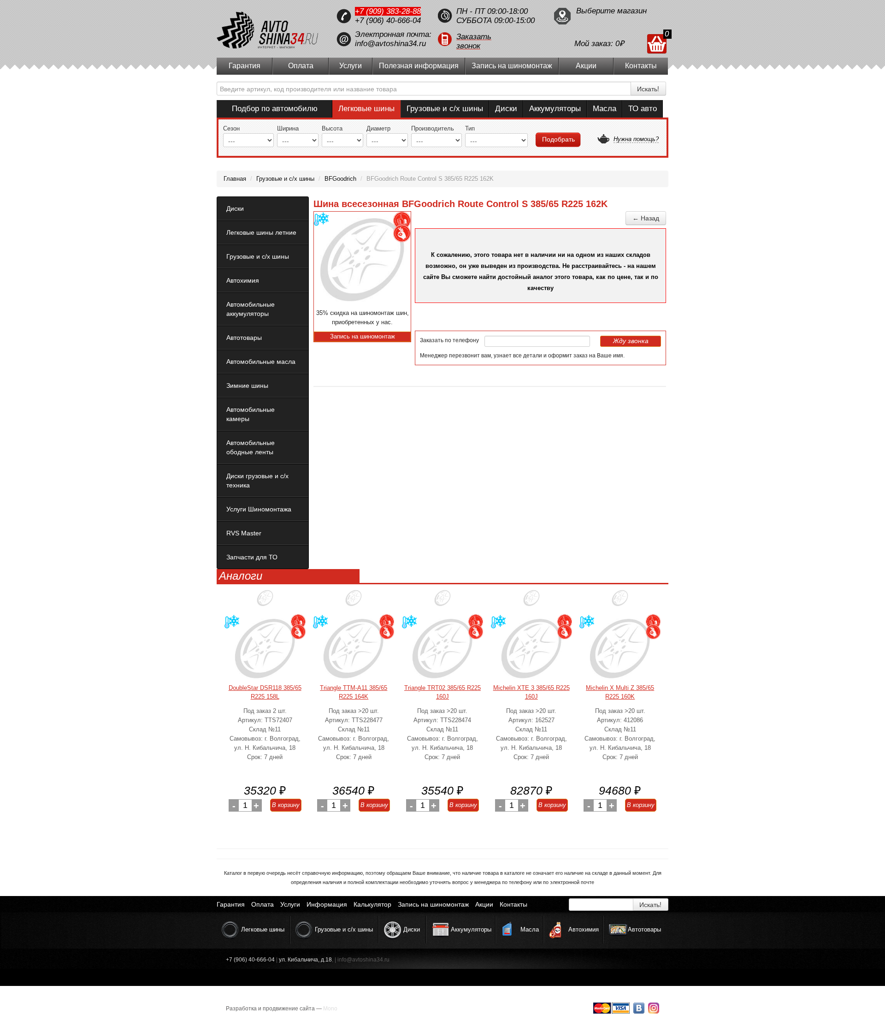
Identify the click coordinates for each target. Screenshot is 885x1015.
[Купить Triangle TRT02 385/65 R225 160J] (442, 648)
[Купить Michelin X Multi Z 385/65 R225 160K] (620, 648)
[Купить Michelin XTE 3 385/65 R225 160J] (531, 648)
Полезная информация (419, 66)
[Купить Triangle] (353, 601)
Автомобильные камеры (250, 414)
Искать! (648, 88)
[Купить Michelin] (531, 601)
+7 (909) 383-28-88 (388, 11)
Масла (604, 108)
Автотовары (244, 337)
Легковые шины (366, 108)
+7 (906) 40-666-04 (388, 20)
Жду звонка (631, 340)
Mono (330, 1008)
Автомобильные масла (260, 361)
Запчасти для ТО (251, 557)
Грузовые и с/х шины (445, 108)
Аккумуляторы (555, 108)
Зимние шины (247, 385)
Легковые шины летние (261, 232)
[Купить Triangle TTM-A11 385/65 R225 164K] (353, 648)
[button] (491, 39)
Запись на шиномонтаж (512, 66)
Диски (506, 108)
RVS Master (243, 533)
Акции (586, 66)
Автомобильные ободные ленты (250, 447)
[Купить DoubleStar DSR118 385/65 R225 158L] (265, 648)
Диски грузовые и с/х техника (257, 480)
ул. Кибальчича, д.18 (305, 959)
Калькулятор (372, 904)
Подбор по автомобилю (275, 108)
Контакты (641, 66)
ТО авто (642, 108)
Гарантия (244, 66)
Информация (327, 904)
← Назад (645, 218)
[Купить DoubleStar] (265, 601)
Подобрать (558, 139)
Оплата (300, 66)
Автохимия (242, 280)
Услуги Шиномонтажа (258, 509)
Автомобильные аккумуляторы (250, 309)
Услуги (350, 66)
